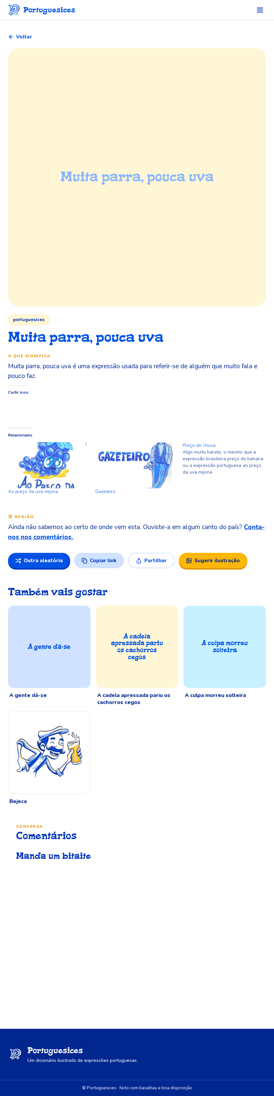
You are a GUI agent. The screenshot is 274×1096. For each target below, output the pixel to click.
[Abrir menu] (260, 10)
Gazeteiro (105, 491)
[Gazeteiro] (135, 465)
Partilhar (155, 560)
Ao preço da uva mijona (33, 491)
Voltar (24, 36)
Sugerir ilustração (217, 560)
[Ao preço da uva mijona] (48, 465)
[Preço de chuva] (226, 459)
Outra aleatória (43, 560)
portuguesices (28, 320)
